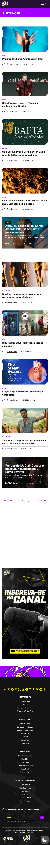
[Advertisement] (25, 541)
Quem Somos (25, 701)
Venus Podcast (25, 801)
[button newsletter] (42, 817)
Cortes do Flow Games (25, 727)
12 (32, 500)
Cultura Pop (6, 290)
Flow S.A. (25, 794)
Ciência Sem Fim (25, 798)
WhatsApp (25, 740)
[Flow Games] (5, 3)
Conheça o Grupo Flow (25, 711)
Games (4, 55)
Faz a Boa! (25, 769)
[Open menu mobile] (42, 4)
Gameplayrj (25, 733)
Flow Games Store (25, 756)
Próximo (42, 500)
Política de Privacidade (25, 708)
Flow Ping (25, 759)
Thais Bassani (12, 160)
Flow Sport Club (25, 788)
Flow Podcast (25, 785)
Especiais (5, 148)
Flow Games (25, 724)
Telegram (25, 743)
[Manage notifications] (5, 840)
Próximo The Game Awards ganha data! (22, 59)
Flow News (25, 791)
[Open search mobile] (46, 3)
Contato (25, 705)
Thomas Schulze (13, 64)
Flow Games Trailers (25, 730)
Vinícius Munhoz (14, 243)
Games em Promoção (25, 766)
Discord (25, 737)
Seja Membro (25, 772)
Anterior (8, 500)
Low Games (25, 762)
